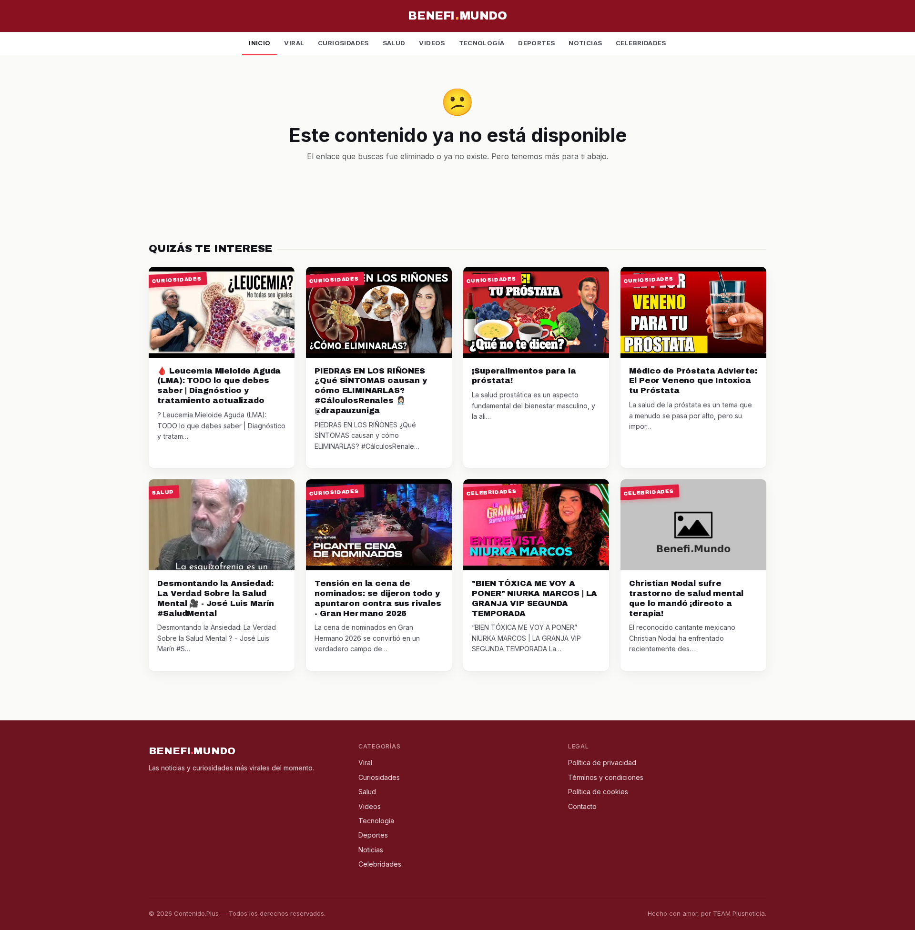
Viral (294, 43)
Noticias (585, 43)
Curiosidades (343, 43)
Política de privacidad (602, 762)
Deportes (536, 43)
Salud (394, 43)
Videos (432, 43)
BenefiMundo (457, 16)
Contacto (582, 806)
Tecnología (482, 43)
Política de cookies (598, 792)
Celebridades (641, 43)
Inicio (259, 43)
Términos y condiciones (605, 777)
